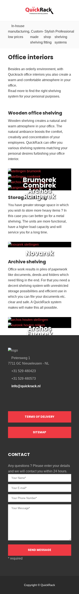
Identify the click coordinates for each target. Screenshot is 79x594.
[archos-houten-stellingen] (28, 182)
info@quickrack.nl (25, 386)
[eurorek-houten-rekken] (26, 325)
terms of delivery (39, 417)
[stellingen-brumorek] (24, 171)
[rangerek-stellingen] (24, 187)
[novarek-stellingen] (23, 244)
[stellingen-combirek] (24, 176)
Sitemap (39, 432)
